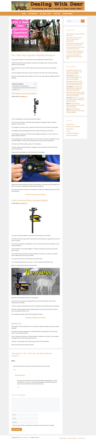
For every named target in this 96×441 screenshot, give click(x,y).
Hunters (57, 13)
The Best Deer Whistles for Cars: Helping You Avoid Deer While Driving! (74, 83)
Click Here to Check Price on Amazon (35, 194)
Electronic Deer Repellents (73, 126)
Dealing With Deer (20, 375)
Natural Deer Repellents (72, 133)
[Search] (83, 21)
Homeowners (67, 13)
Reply (14, 369)
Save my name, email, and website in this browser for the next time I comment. (34, 425)
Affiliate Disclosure (72, 438)
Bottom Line (16, 89)
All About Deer (45, 13)
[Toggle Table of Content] (34, 84)
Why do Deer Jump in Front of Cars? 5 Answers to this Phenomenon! (74, 39)
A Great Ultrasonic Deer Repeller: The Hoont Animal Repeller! (74, 72)
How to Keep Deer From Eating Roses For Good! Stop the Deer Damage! (75, 94)
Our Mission (32, 13)
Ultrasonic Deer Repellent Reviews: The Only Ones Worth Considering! (75, 105)
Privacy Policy (81, 438)
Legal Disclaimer (63, 438)
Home (24, 13)
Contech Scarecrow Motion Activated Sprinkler (24, 87)
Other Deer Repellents (72, 135)
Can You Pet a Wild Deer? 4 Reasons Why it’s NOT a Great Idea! (74, 56)
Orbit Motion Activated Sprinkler (21, 86)
